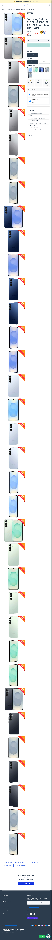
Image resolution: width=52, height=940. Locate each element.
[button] (49, 5)
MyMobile (7, 925)
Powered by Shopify (13, 925)
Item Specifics (20, 862)
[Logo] (26, 5)
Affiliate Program (6, 910)
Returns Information (7, 904)
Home (3, 9)
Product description (21, 865)
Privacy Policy (5, 895)
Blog (3, 913)
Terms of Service (6, 898)
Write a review (26, 883)
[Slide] (49, 58)
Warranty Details (8, 865)
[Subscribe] (48, 903)
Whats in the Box (8, 862)
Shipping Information (34, 862)
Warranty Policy (5, 907)
